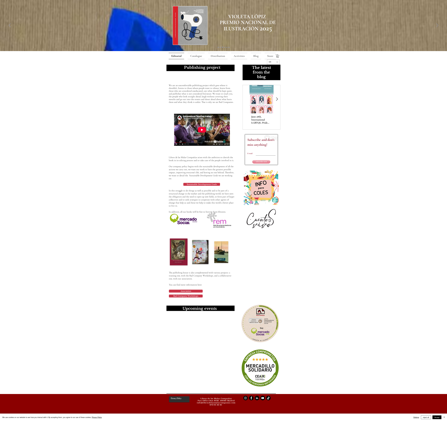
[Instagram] (245, 398)
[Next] (437, 25)
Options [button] (416, 417)
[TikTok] (268, 398)
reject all (426, 417)
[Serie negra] (224, 47)
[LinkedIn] (257, 398)
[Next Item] (277, 99)
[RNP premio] (222, 47)
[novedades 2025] (220, 47)
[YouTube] (262, 398)
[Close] (444, 417)
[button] (278, 56)
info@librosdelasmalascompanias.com (216, 403)
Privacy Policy (97, 417)
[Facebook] (251, 398)
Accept (436, 417)
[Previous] (10, 25)
